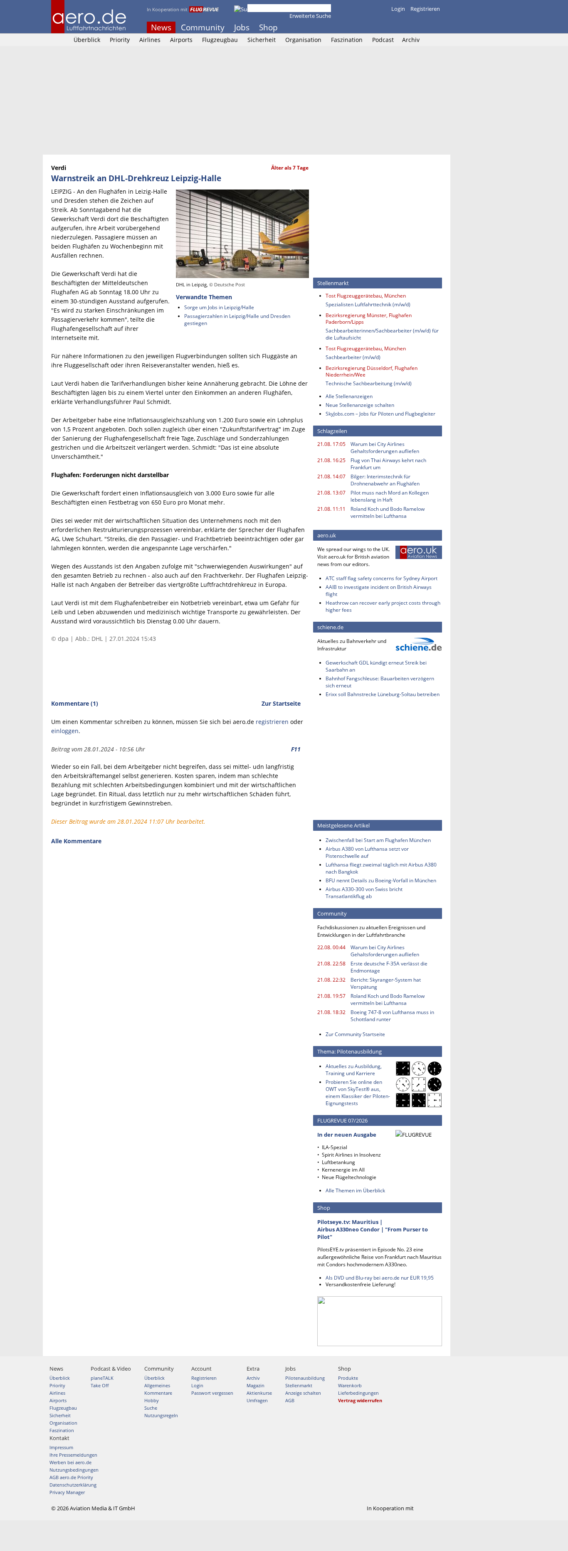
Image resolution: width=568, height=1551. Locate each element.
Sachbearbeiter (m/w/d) (353, 357)
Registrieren (425, 8)
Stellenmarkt (298, 1385)
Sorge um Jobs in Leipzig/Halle (219, 307)
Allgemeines (157, 1385)
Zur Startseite (281, 703)
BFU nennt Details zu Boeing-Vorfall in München (381, 880)
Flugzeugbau (220, 40)
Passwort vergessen (212, 1393)
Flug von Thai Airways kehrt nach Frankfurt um (388, 464)
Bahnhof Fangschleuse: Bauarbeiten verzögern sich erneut (380, 682)
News (161, 27)
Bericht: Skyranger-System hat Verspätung (386, 983)
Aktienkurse (259, 1393)
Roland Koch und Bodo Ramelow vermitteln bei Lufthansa (388, 512)
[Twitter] (415, 27)
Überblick (87, 40)
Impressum (61, 1447)
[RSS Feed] (426, 27)
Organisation (303, 40)
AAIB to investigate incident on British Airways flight (379, 590)
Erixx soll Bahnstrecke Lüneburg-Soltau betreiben (383, 694)
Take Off (100, 1385)
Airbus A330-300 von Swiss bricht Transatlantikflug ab (364, 893)
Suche (150, 1408)
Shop (268, 27)
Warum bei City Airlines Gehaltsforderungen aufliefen (385, 448)
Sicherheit (261, 40)
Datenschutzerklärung (72, 1485)
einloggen (65, 731)
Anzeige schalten (303, 1393)
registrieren (272, 722)
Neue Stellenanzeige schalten (360, 405)
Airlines (150, 40)
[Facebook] (403, 27)
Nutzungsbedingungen (74, 1470)
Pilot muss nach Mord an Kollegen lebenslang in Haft (390, 496)
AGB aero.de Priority (71, 1477)
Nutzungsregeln (161, 1415)
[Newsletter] (437, 27)
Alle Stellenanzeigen (349, 396)
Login (398, 8)
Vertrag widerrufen (360, 1400)
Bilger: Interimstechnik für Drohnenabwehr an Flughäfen (385, 480)
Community (203, 27)
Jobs (241, 27)
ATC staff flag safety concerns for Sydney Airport (381, 578)
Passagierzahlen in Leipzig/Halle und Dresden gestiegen (237, 320)
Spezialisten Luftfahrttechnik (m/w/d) (368, 304)
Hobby (151, 1400)
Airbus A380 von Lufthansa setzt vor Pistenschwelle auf (367, 852)
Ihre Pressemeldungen (73, 1455)
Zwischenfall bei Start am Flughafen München (378, 840)
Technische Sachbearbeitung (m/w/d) (369, 383)
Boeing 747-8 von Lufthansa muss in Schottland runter (392, 1016)
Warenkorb (350, 1385)
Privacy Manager (67, 1492)
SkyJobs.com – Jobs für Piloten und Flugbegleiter (380, 413)
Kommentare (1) (74, 703)
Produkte (348, 1378)
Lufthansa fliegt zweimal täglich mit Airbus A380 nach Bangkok (381, 868)
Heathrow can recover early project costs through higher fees (383, 606)
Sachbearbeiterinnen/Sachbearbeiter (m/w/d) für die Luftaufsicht (382, 334)
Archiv (411, 40)
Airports (181, 40)
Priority (120, 40)
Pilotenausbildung (305, 1378)
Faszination (347, 40)
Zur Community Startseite (355, 1034)
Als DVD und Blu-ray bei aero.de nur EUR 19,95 (380, 1277)
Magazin (255, 1385)
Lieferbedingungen (358, 1393)
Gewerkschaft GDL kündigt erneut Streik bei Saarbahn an (376, 666)
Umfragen (257, 1400)
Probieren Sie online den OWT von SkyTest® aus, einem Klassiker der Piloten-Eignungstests (358, 1092)
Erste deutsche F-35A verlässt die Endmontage (389, 967)
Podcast (383, 40)
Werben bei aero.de (70, 1462)
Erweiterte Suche (310, 16)
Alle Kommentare (76, 841)
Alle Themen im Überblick (355, 1190)
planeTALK (102, 1378)
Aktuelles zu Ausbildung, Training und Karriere (354, 1070)
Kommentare (158, 1393)
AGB (289, 1400)
